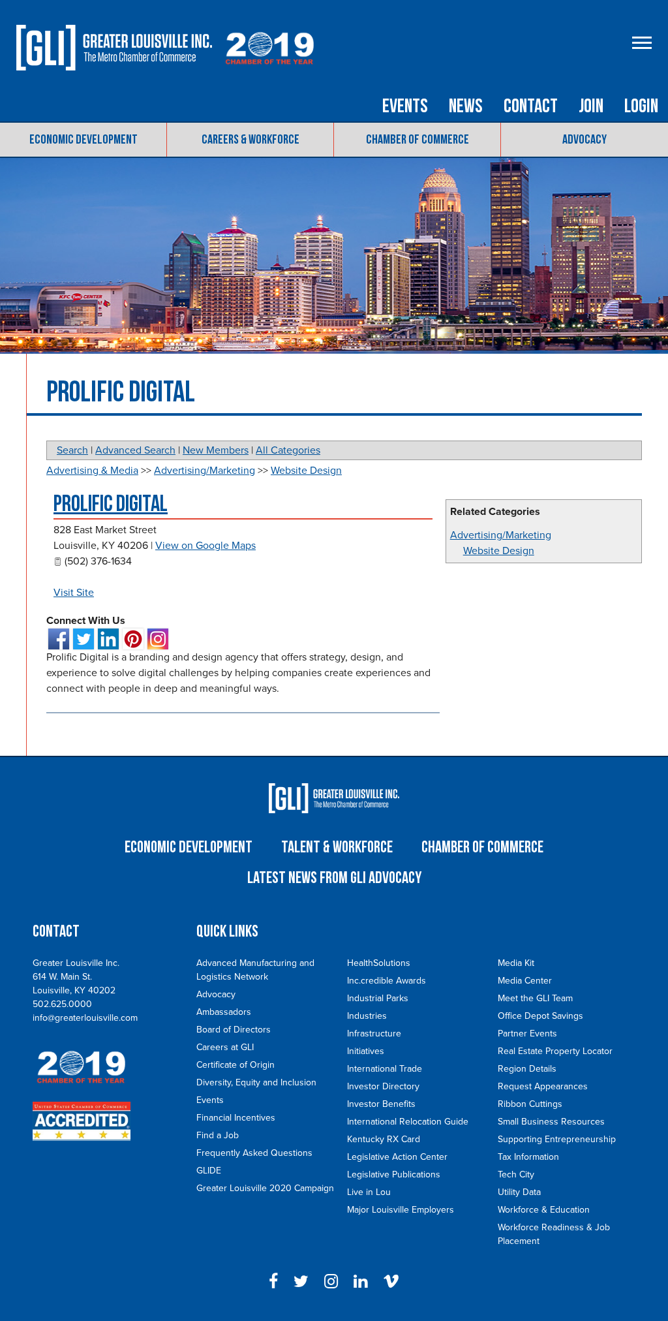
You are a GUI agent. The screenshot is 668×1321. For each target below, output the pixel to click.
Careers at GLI (225, 1047)
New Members (216, 450)
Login (641, 106)
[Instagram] (331, 1282)
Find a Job (217, 1135)
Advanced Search (135, 450)
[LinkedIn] (360, 1282)
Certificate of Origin (235, 1064)
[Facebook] (273, 1282)
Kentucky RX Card (383, 1139)
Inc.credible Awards (386, 980)
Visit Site (73, 592)
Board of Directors (233, 1029)
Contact (531, 106)
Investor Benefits (381, 1104)
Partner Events (527, 1033)
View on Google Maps (205, 545)
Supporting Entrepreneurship (557, 1139)
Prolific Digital (110, 504)
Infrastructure (374, 1033)
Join (591, 106)
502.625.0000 (62, 1004)
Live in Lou (369, 1192)
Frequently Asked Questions (254, 1152)
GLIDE (208, 1170)
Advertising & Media (92, 470)
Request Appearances (543, 1086)
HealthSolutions (378, 963)
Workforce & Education (544, 1209)
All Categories (288, 450)
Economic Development (83, 140)
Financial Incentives (235, 1117)
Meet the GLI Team (535, 998)
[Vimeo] (391, 1282)
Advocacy (584, 140)
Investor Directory (383, 1086)
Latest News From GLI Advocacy (334, 878)
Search (72, 450)
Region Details (527, 1068)
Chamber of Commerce (417, 140)
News (466, 106)
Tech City (516, 1174)
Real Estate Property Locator (555, 1051)
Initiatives (365, 1051)
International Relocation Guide (407, 1121)
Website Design (498, 550)
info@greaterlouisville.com (85, 1017)
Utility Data (519, 1192)
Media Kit (516, 963)
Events (405, 106)
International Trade (384, 1068)
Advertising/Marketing (500, 535)
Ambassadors (223, 1012)
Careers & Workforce (250, 140)
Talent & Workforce (337, 847)
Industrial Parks (377, 998)
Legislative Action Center (397, 1156)
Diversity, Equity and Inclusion (256, 1082)
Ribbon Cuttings (530, 1104)
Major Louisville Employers (400, 1209)
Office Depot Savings (540, 1015)
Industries (367, 1015)
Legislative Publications (393, 1174)
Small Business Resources (551, 1121)
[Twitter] (301, 1282)
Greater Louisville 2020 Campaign (265, 1188)
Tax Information (528, 1156)
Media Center (525, 980)
